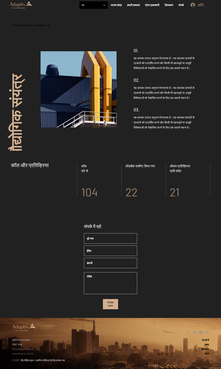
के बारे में (205, 340)
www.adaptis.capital (22, 353)
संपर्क (206, 353)
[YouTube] (201, 332)
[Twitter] (195, 332)
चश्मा (207, 344)
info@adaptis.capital (22, 349)
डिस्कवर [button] (205, 349)
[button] (116, 5)
